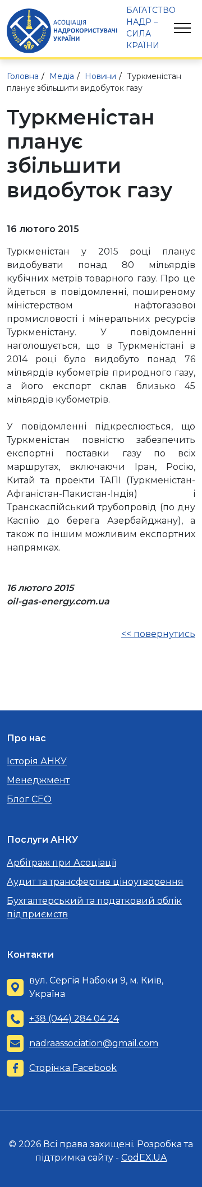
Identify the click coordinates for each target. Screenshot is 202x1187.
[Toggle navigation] (182, 28)
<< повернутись (158, 634)
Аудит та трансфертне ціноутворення (95, 881)
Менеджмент (38, 780)
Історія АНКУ (37, 761)
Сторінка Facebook (73, 1068)
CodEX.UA (144, 1157)
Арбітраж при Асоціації (61, 862)
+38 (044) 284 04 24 (74, 1018)
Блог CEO (29, 799)
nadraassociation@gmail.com (93, 1043)
